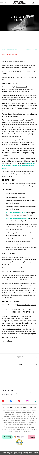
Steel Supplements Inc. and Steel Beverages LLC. (19, 407)
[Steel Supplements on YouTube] (3, 401)
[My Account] (33, 2)
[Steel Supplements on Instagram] (27, 401)
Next (34, 50)
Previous (28, 50)
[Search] (5, 2)
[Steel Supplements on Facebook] (11, 401)
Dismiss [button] (28, 454)
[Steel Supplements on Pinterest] (19, 401)
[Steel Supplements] (19, 2)
